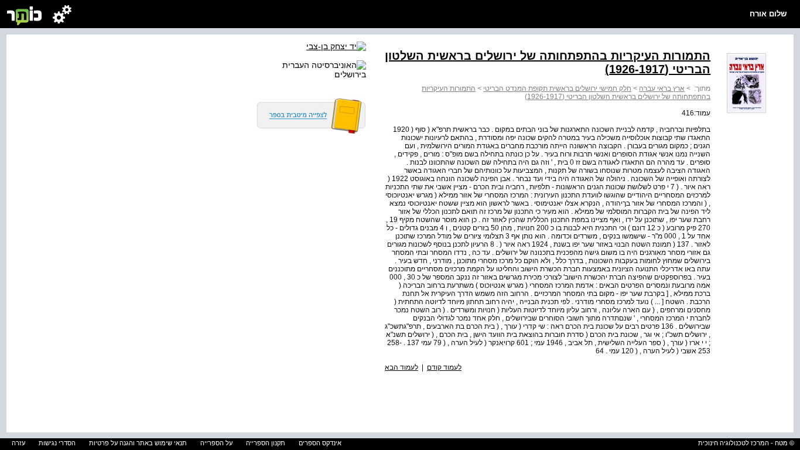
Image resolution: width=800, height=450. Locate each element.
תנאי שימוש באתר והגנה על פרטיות (138, 442)
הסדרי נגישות (57, 442)
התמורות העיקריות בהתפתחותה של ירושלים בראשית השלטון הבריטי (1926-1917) (566, 92)
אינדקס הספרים (320, 442)
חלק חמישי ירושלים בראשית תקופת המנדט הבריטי (557, 88)
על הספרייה (216, 442)
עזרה (18, 442)
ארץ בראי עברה (662, 88)
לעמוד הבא (401, 367)
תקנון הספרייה (265, 442)
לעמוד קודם (444, 367)
